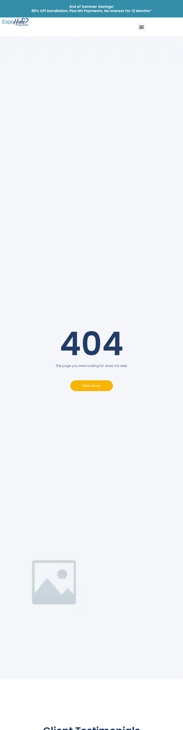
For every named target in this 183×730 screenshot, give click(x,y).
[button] (141, 27)
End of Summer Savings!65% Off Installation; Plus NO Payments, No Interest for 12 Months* (91, 8)
